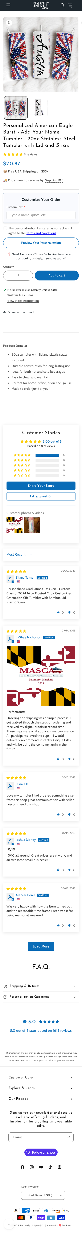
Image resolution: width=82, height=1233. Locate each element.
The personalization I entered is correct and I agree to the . (40, 230)
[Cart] (72, 5)
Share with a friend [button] (21, 312)
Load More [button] (41, 946)
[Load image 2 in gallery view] (41, 108)
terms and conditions (41, 233)
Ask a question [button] (41, 496)
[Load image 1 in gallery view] (15, 108)
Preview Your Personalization (41, 243)
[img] (16, 571)
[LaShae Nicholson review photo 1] (41, 676)
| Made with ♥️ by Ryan (58, 1225)
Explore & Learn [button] (21, 1088)
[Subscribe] (68, 1137)
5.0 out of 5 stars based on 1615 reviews (41, 1031)
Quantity (8, 266)
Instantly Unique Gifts (32, 1225)
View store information (23, 301)
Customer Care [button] (20, 1077)
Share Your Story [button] (41, 486)
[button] (8, 5)
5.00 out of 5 (52, 441)
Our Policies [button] (18, 1099)
